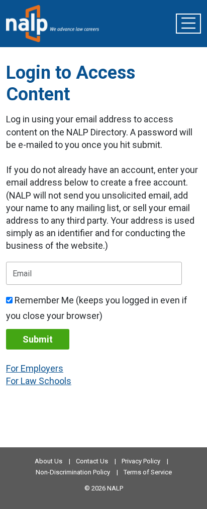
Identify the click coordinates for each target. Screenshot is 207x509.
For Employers (34, 368)
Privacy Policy (141, 461)
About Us (48, 461)
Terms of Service (148, 472)
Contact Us (92, 461)
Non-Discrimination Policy (73, 472)
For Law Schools (38, 381)
